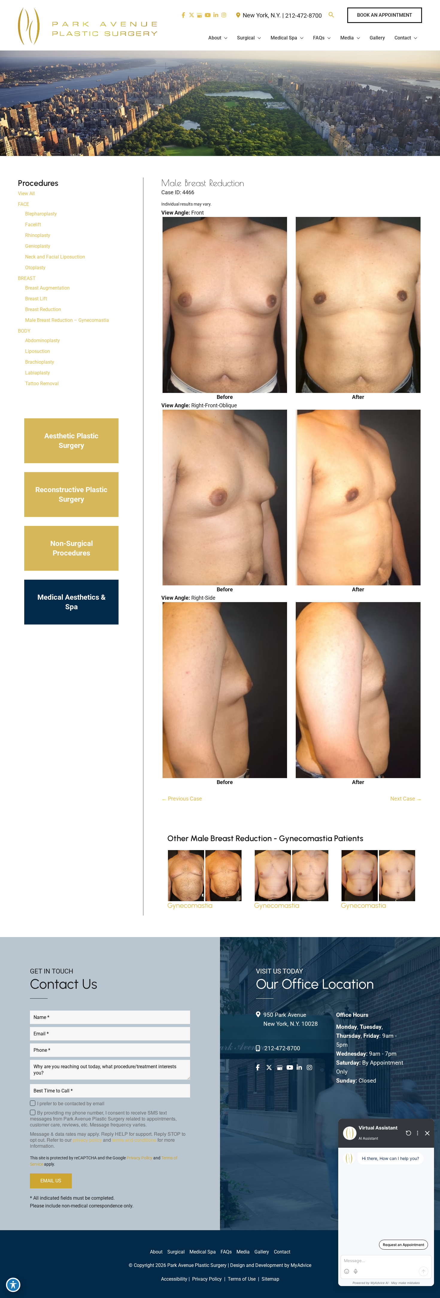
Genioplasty (37, 246)
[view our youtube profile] (208, 15)
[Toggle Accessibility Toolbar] (13, 1285)
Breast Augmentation (47, 288)
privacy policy (87, 1139)
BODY (24, 331)
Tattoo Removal (42, 383)
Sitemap (269, 1279)
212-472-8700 (303, 15)
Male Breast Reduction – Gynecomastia (67, 320)
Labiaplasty (37, 373)
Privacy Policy (139, 1157)
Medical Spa (202, 1252)
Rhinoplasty (37, 235)
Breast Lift (36, 298)
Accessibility (174, 1279)
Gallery (261, 1252)
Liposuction (37, 351)
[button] (331, 15)
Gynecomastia (190, 905)
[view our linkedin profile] (216, 15)
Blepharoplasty (41, 214)
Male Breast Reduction (202, 182)
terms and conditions (134, 1139)
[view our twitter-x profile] (191, 15)
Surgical (176, 1252)
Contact (282, 1252)
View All (26, 193)
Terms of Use (242, 1279)
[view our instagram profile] (224, 15)
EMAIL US (50, 1181)
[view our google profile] (199, 15)
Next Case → (406, 798)
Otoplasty (35, 267)
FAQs (226, 1252)
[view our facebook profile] (183, 15)
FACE (23, 204)
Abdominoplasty (42, 340)
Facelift (33, 224)
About (156, 1252)
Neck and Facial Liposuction (55, 257)
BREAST (27, 278)
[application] (224, 38)
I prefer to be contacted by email (70, 1103)
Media (243, 1252)
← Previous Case (181, 798)
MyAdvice (301, 1265)
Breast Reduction (43, 309)
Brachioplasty (39, 362)
